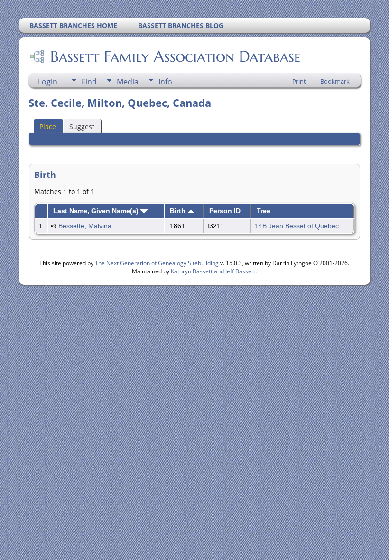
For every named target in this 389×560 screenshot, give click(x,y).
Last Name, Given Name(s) (96, 211)
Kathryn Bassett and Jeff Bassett (213, 271)
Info (165, 81)
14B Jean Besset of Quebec (297, 226)
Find (89, 81)
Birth (178, 211)
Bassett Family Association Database (175, 56)
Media (128, 81)
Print (299, 81)
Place (47, 126)
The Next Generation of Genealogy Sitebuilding (157, 263)
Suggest (81, 126)
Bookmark (335, 81)
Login (47, 81)
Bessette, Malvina (84, 226)
